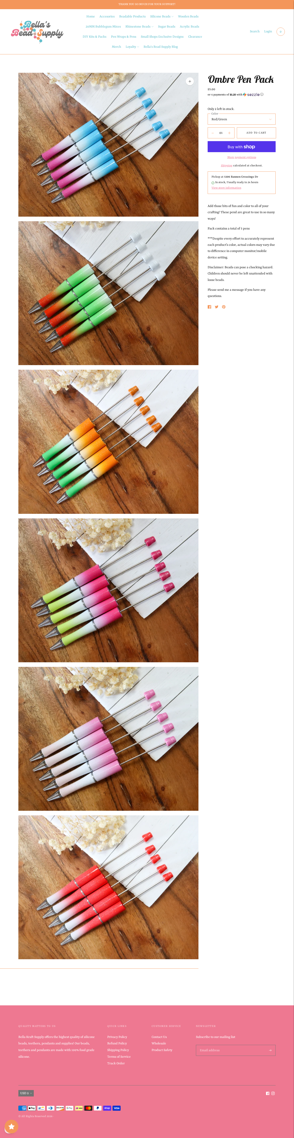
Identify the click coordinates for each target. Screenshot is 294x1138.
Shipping (226, 166)
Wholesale (159, 1043)
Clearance (195, 37)
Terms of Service (119, 1057)
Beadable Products (132, 16)
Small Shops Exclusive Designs (162, 37)
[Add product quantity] (213, 133)
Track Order (116, 1063)
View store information (226, 188)
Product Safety (162, 1050)
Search (255, 31)
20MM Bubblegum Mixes (103, 26)
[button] (242, 94)
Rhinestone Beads (137, 26)
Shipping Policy (118, 1050)
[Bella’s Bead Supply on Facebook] (267, 1094)
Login (268, 31)
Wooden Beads (188, 16)
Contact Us (159, 1037)
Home (90, 16)
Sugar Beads (166, 26)
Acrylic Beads (189, 26)
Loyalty (131, 47)
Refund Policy (117, 1043)
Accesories (107, 16)
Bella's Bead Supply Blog (161, 47)
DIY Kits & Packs (94, 37)
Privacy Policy (117, 1037)
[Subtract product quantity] (229, 133)
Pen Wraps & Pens (123, 37)
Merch (116, 47)
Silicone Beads (160, 16)
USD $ (24, 1093)
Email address (209, 1045)
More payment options (241, 157)
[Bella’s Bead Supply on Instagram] (273, 1094)
